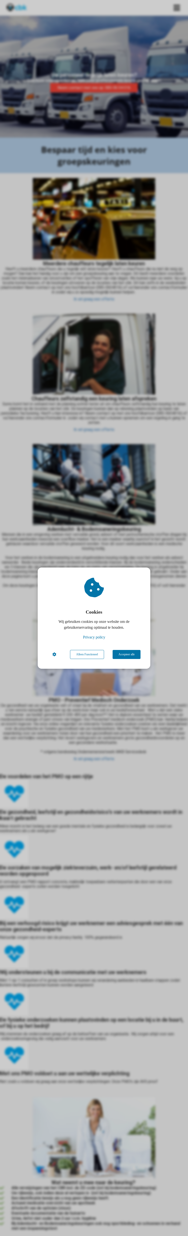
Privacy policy (94, 637)
